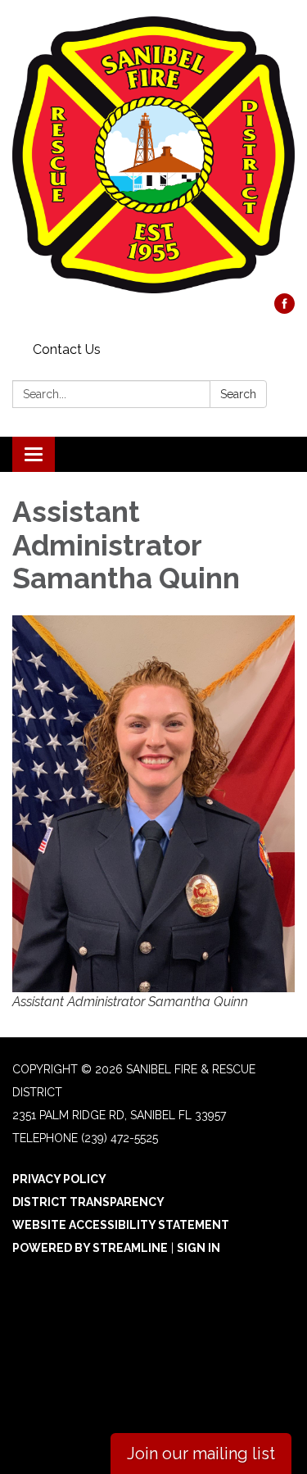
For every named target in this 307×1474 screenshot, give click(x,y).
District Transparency (88, 1202)
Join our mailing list (201, 1453)
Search (238, 394)
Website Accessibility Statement (120, 1224)
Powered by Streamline (90, 1247)
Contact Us (67, 349)
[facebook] (284, 309)
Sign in (198, 1247)
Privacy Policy (59, 1179)
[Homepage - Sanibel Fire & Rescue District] (153, 154)
